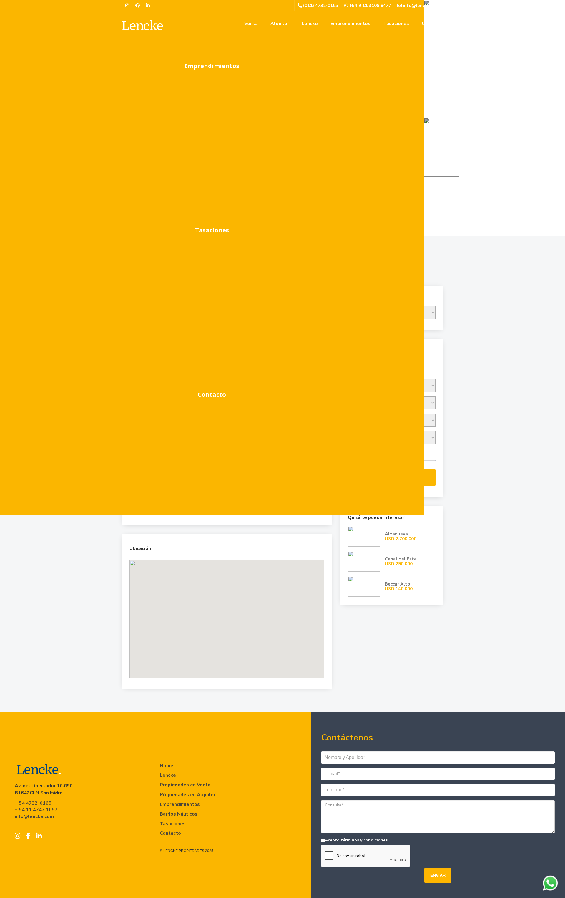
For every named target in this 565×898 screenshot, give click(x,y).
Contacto (212, 394)
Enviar (438, 875)
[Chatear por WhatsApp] (550, 883)
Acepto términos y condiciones (356, 840)
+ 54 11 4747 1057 (36, 809)
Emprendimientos (212, 66)
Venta (251, 23)
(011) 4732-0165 (320, 6)
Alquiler (279, 23)
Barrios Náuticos (178, 814)
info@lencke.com (421, 6)
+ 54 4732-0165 (33, 803)
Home (166, 766)
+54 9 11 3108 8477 (369, 6)
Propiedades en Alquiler (187, 794)
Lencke (310, 23)
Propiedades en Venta (185, 785)
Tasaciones (212, 230)
